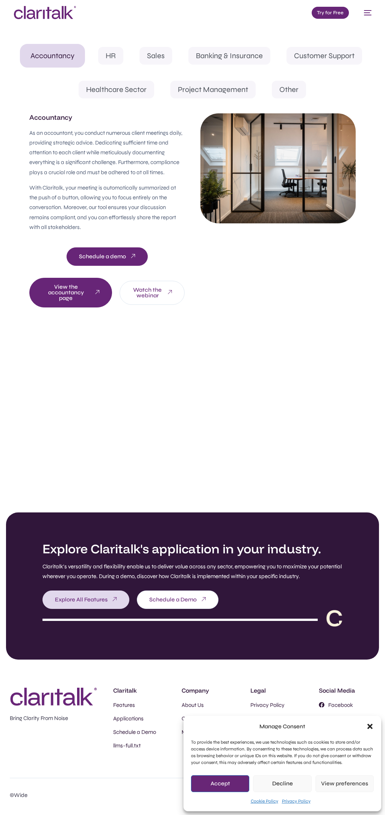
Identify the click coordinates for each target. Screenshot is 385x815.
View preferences (344, 783)
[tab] (52, 56)
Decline (282, 783)
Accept (220, 783)
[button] (370, 726)
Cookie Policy (264, 801)
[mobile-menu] (363, 12)
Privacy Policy (296, 801)
